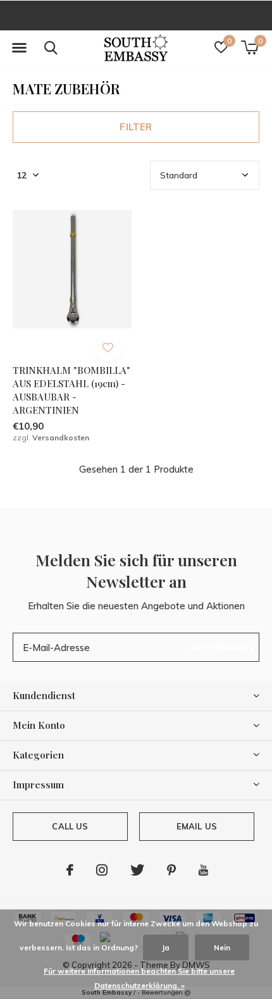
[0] (249, 47)
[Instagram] (102, 870)
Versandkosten (60, 437)
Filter (136, 127)
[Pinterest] (171, 870)
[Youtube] (203, 870)
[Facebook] (69, 870)
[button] (19, 48)
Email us (196, 826)
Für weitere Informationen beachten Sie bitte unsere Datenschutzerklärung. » (139, 978)
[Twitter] (137, 870)
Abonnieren (222, 647)
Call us (70, 826)
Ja (166, 947)
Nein (222, 947)
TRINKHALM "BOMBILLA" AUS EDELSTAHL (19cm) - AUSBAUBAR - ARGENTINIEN (71, 390)
